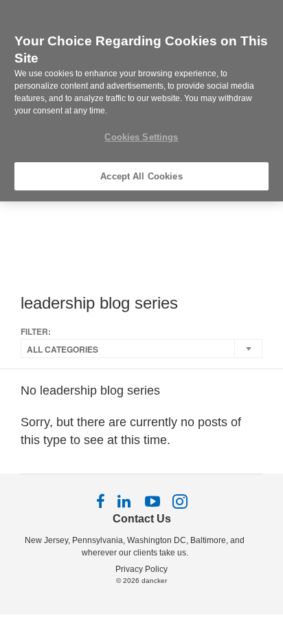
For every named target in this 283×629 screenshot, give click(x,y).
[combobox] (141, 348)
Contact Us (142, 519)
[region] (141, 100)
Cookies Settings (141, 137)
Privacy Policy (141, 569)
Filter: (36, 332)
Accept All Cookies (141, 176)
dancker (154, 580)
